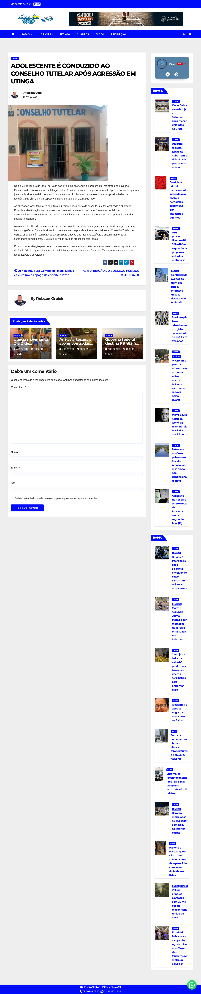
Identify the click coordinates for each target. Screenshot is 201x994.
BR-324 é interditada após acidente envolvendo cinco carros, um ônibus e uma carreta (179, 573)
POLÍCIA (183, 886)
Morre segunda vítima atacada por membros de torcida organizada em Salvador (179, 624)
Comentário (18, 387)
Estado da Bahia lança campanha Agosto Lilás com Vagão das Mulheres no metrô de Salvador (179, 948)
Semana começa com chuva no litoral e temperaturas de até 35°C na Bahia (179, 747)
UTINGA (65, 34)
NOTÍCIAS (45, 34)
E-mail (15, 467)
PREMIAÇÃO (118, 34)
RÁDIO (26, 34)
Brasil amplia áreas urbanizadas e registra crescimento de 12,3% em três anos (179, 329)
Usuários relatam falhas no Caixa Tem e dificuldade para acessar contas (179, 155)
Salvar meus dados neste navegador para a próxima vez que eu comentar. (56, 498)
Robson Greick (34, 92)
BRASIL (176, 101)
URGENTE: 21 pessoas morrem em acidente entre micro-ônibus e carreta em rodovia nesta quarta (179, 380)
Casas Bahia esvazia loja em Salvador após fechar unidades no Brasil (179, 117)
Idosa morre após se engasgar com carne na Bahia (179, 712)
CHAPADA (83, 34)
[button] (184, 34)
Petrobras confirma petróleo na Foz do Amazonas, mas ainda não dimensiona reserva (179, 465)
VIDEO (100, 34)
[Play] (167, 74)
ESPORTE (177, 604)
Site (13, 483)
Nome (15, 452)
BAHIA (175, 548)
